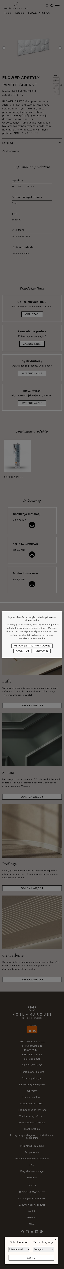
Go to (31, 1257)
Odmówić (41, 651)
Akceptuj (22, 651)
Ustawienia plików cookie (32, 645)
